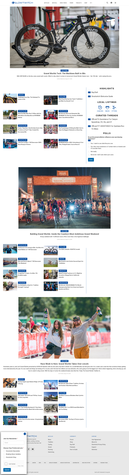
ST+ (91, 3)
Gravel (21, 94)
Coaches (100, 111)
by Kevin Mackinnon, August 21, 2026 (64, 78)
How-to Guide (73, 449)
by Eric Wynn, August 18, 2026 (64, 373)
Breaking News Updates (13, 454)
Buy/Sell (54, 3)
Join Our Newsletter (10, 438)
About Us (94, 442)
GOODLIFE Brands (53, 462)
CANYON (34, 462)
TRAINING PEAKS (104, 462)
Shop (85, 3)
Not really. (94, 151)
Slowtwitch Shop (11, 457)
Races (107, 111)
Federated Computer (105, 472)
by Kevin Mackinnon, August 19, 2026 (64, 239)
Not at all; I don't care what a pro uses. (102, 155)
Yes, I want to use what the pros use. (102, 143)
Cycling (62, 96)
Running (50, 449)
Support (94, 447)
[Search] (107, 3)
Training (62, 125)
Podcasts (79, 3)
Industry (62, 270)
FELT (45, 462)
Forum (71, 3)
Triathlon (23, 111)
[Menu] (115, 3)
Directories (63, 3)
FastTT (27, 462)
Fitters (114, 111)
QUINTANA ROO (76, 462)
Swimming (51, 452)
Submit (7, 470)
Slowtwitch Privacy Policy (99, 444)
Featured (64, 70)
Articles (46, 3)
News (49, 439)
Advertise (94, 449)
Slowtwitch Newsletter (13, 451)
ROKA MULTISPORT (86, 462)
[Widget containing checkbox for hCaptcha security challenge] (13, 463)
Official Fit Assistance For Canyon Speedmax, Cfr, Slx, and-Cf (104, 120)
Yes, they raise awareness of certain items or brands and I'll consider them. (108, 147)
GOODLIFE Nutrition (65, 462)
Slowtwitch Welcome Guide (102, 96)
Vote (91, 160)
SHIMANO (95, 462)
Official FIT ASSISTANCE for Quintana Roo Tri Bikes (107, 127)
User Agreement (96, 439)
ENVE (40, 462)
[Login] (111, 3)
